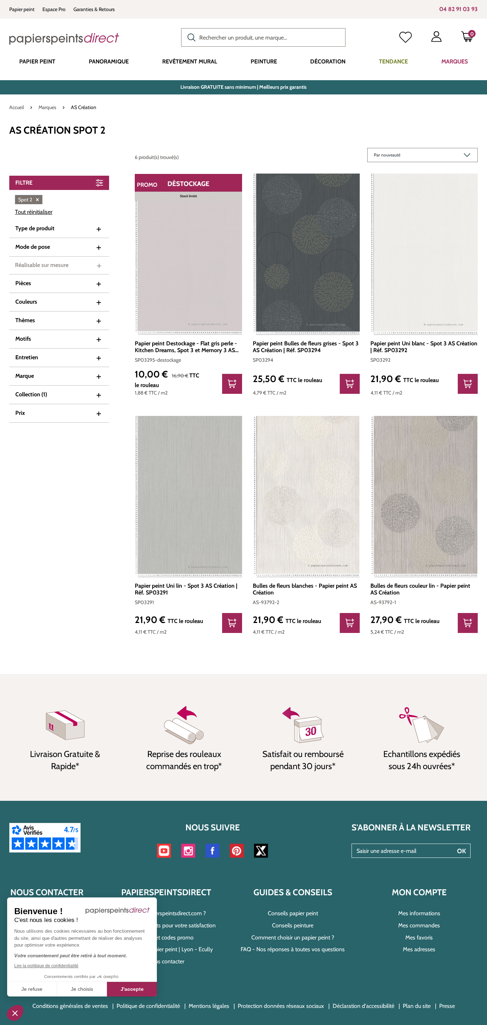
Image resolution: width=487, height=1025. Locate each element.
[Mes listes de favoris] (405, 38)
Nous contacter (166, 961)
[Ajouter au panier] (232, 384)
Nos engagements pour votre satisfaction (166, 925)
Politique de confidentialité (148, 1006)
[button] (15, 1012)
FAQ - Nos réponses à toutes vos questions (293, 949)
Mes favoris (419, 937)
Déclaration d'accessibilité (363, 1006)
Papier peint (22, 9)
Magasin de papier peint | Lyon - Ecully (166, 949)
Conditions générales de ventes (70, 1006)
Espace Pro (54, 9)
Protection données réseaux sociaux (281, 1006)
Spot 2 (28, 199)
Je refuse (31, 989)
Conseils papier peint (293, 913)
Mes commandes (419, 925)
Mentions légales (209, 1006)
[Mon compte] (436, 38)
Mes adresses (419, 949)
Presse (447, 1006)
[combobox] (263, 37)
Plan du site (417, 1006)
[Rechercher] (189, 36)
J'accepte (132, 989)
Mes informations (419, 913)
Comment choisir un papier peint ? (292, 937)
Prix (20, 413)
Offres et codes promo (166, 937)
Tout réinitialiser (33, 211)
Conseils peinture (292, 925)
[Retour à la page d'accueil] (64, 39)
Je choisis (82, 989)
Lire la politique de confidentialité (46, 965)
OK (461, 851)
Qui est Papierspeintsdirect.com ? (166, 913)
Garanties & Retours (94, 9)
